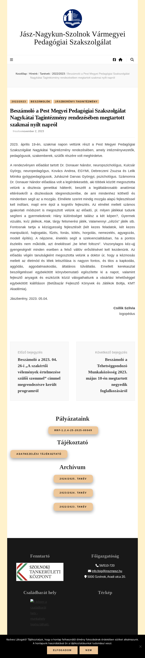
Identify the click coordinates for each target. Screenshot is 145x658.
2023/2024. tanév (73, 492)
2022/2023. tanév (73, 506)
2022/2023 (19, 101)
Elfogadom (62, 650)
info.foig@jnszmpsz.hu (107, 571)
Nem (89, 650)
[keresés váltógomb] (132, 60)
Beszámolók (40, 101)
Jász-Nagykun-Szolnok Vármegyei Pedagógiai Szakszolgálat (72, 38)
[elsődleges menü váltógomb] (12, 60)
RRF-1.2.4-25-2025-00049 (73, 430)
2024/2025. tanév (73, 478)
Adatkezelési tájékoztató (38, 454)
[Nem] (140, 646)
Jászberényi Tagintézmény (76, 101)
